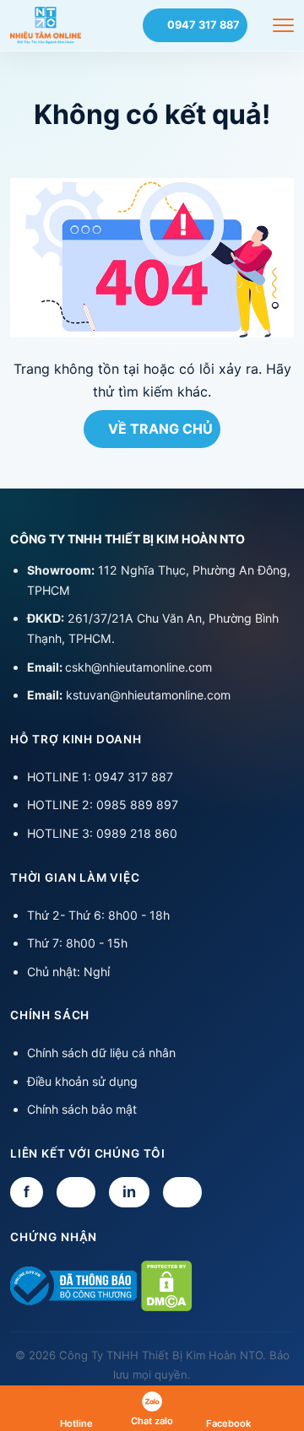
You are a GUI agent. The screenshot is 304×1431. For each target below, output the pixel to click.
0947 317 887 (203, 25)
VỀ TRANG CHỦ (160, 428)
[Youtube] (76, 1192)
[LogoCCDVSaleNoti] (73, 1285)
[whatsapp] (182, 1192)
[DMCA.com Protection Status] (167, 1285)
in (129, 1192)
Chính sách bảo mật (82, 1109)
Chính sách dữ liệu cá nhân (101, 1052)
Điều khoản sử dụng (82, 1081)
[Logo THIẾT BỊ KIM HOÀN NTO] (45, 25)
